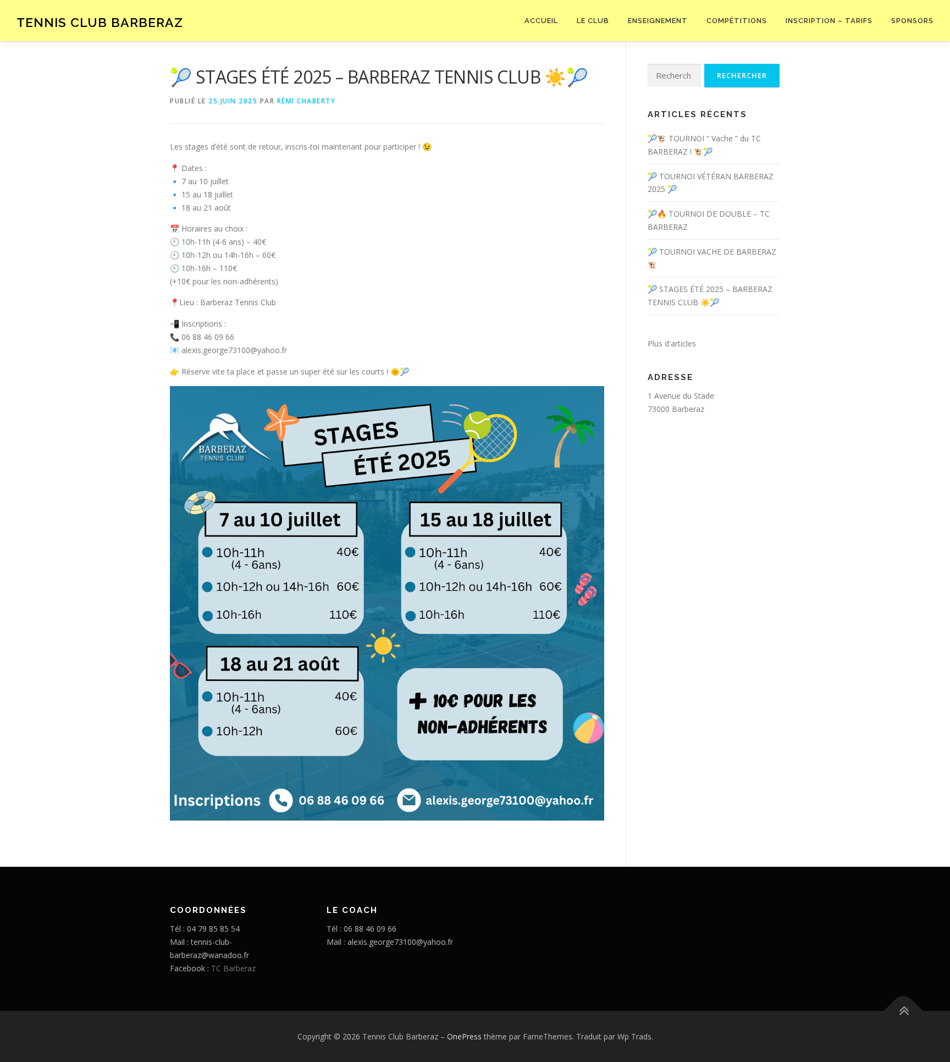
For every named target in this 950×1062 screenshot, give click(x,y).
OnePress (464, 1036)
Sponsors (912, 20)
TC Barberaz (233, 968)
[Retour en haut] (903, 1010)
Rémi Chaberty (306, 101)
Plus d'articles (672, 343)
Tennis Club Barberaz (99, 22)
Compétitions (736, 20)
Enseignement (658, 20)
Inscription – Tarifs (829, 20)
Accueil (541, 20)
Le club (593, 20)
